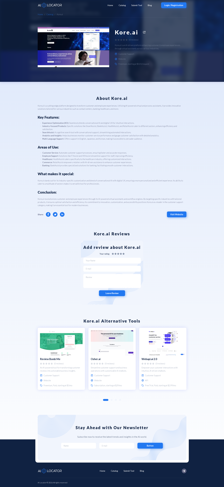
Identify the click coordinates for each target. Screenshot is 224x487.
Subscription (99, 385)
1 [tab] (105, 400)
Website (122, 59)
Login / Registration (173, 5)
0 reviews (133, 40)
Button (150, 445)
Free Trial (149, 385)
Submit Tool (136, 5)
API (146, 380)
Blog (150, 5)
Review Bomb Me (50, 359)
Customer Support (126, 54)
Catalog (122, 5)
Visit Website (176, 214)
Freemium (122, 64)
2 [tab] (112, 400)
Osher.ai (95, 359)
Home (110, 5)
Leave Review (112, 293)
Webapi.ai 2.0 (149, 359)
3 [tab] (116, 400)
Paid (55, 385)
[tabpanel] (61, 359)
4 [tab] (120, 400)
